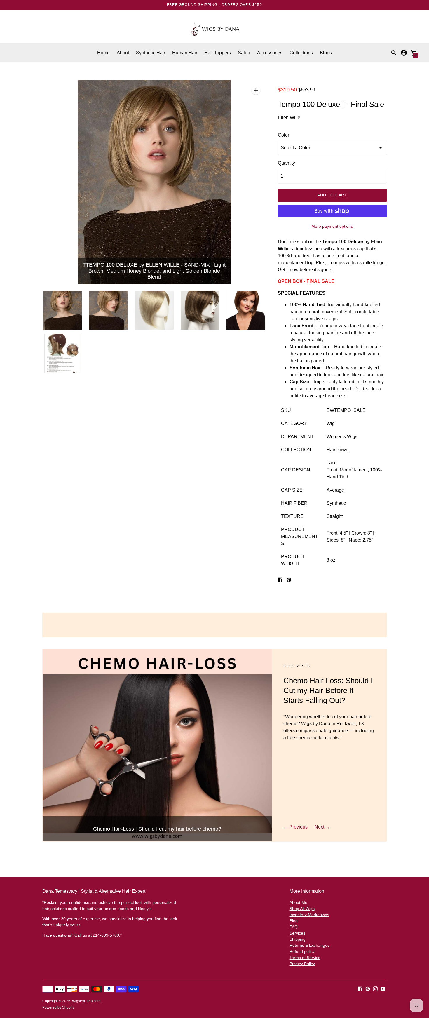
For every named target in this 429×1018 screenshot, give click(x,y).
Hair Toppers (217, 52)
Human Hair (184, 52)
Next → (322, 826)
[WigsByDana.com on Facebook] (360, 988)
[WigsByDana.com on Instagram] (375, 988)
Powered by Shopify (58, 1007)
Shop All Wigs (302, 908)
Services (297, 933)
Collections (301, 52)
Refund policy (302, 951)
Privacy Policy (302, 963)
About (123, 52)
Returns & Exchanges (309, 945)
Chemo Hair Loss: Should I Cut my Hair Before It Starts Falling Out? (328, 690)
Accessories (269, 52)
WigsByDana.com (86, 1001)
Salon (244, 52)
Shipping (298, 939)
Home (103, 52)
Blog (294, 920)
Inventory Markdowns (309, 914)
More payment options (332, 226)
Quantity (286, 163)
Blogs (326, 52)
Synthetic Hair (150, 52)
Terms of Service (305, 957)
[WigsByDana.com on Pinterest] (367, 988)
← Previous (295, 826)
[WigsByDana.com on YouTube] (383, 988)
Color (283, 135)
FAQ (294, 927)
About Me (298, 902)
